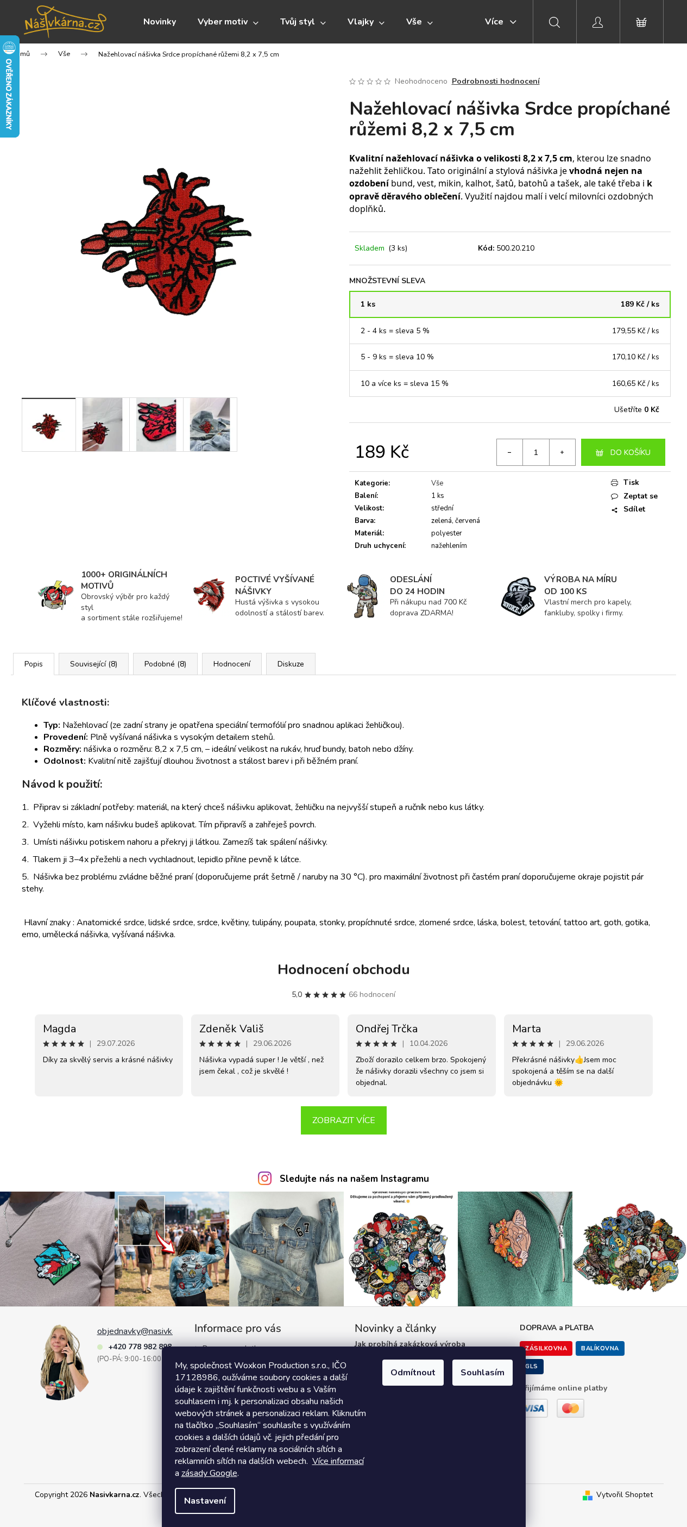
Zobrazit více (343, 1120)
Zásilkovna (546, 1348)
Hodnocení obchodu (344, 969)
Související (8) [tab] (93, 664)
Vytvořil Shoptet (624, 1494)
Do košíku (630, 452)
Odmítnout (413, 1373)
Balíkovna (600, 1348)
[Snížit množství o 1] (510, 452)
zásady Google (209, 1473)
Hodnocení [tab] (231, 664)
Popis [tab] (33, 664)
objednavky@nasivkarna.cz (147, 1331)
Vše (437, 483)
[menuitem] (160, 21)
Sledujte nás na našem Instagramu (354, 1179)
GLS (531, 1366)
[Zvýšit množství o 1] (562, 452)
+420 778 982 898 (140, 1347)
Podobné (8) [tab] (165, 664)
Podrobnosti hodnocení (496, 81)
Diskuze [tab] (291, 664)
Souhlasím (483, 1373)
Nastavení (205, 1501)
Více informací (338, 1461)
